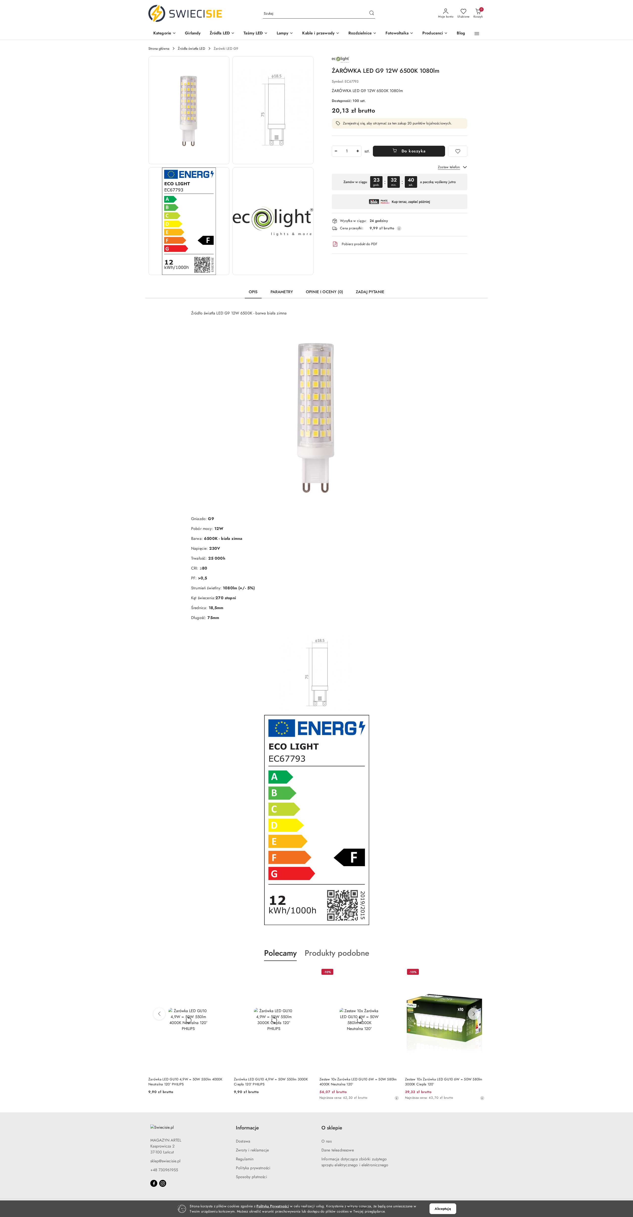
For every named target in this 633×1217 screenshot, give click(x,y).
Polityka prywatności (253, 1168)
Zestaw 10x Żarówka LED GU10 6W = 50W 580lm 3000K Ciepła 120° (358, 1082)
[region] (399, 182)
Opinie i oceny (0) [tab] (324, 292)
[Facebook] (153, 1183)
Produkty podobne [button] (337, 953)
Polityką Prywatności (272, 1206)
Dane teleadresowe (337, 1150)
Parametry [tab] (282, 292)
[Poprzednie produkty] (159, 1014)
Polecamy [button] (280, 953)
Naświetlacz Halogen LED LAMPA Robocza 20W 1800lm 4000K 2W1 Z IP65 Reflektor (442, 1082)
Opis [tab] (253, 292)
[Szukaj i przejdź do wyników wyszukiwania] (371, 13)
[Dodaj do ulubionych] (457, 151)
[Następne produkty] (473, 1014)
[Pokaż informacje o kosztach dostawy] (399, 228)
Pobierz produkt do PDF (359, 243)
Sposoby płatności (251, 1177)
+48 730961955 (164, 1170)
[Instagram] (162, 1183)
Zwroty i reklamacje (252, 1150)
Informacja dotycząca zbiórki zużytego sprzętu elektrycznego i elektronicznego (354, 1162)
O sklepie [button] (331, 1127)
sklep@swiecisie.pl (165, 1161)
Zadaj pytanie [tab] (370, 292)
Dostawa (243, 1141)
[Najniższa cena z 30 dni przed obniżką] (311, 1098)
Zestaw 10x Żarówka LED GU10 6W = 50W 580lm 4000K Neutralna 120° (272, 1082)
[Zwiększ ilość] (357, 151)
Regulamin (244, 1159)
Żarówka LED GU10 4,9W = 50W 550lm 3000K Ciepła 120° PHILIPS (185, 1082)
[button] (164, 33)
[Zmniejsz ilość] (335, 151)
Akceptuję (443, 1208)
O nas (326, 1141)
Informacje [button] (247, 1127)
